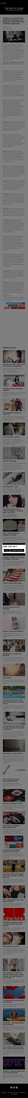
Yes (7, 550)
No (17, 550)
